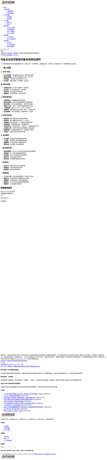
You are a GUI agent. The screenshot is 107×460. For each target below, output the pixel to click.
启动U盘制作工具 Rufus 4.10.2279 (10, 364)
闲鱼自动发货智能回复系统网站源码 (17, 360)
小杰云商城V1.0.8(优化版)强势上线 (13, 405)
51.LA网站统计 (8, 440)
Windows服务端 (11, 39)
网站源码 (6, 25)
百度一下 (6, 438)
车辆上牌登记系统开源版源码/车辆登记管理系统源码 (18, 399)
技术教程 (6, 40)
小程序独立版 (10, 13)
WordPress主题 (11, 27)
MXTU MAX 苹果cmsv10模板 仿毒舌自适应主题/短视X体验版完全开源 (20, 366)
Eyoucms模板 (10, 31)
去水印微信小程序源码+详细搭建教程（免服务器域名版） (20, 397)
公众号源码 (7, 15)
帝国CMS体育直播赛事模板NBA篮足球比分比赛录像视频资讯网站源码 (23, 407)
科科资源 (9, 53)
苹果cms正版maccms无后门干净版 (13, 410)
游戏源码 (6, 35)
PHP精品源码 (10, 29)
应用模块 (9, 16)
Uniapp (9, 24)
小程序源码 (7, 9)
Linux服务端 (10, 37)
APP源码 (6, 20)
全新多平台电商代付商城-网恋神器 (13, 401)
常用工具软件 (10, 46)
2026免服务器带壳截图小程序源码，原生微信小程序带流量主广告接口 (23, 394)
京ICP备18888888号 (37, 454)
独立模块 (9, 18)
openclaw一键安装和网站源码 (12, 395)
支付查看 (3, 201)
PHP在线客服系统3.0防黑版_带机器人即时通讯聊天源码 (19, 403)
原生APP (9, 22)
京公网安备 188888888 (49, 454)
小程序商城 (10, 11)
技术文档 (9, 42)
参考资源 (6, 436)
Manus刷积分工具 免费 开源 (11, 409)
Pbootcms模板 (10, 33)
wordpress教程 (10, 44)
